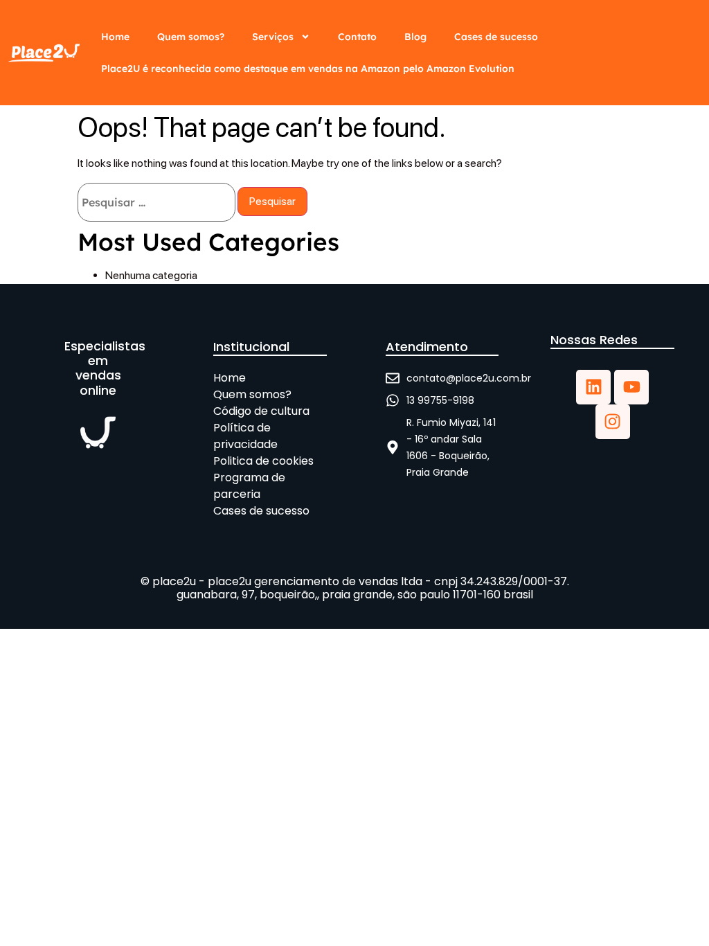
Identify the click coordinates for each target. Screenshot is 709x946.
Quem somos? (190, 36)
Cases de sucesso (496, 36)
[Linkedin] (593, 387)
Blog (415, 36)
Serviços (273, 36)
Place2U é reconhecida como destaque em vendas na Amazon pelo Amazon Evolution (307, 68)
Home (115, 36)
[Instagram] (612, 421)
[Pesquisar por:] (156, 202)
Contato (357, 36)
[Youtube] (631, 387)
